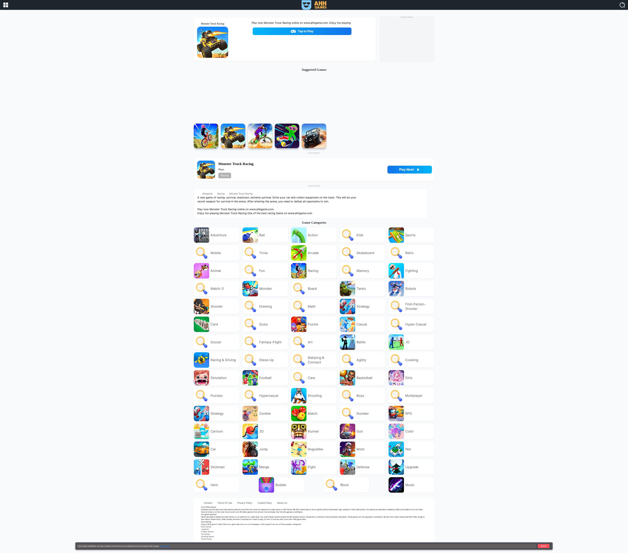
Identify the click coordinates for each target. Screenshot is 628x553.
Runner (313, 431)
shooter (216, 306)
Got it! (543, 546)
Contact (208, 502)
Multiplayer (413, 396)
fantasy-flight (270, 342)
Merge (264, 467)
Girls (408, 378)
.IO (407, 342)
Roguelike (315, 449)
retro (409, 253)
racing (225, 175)
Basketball (364, 378)
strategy (363, 306)
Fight (312, 467)
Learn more (165, 546)
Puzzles (216, 396)
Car (213, 449)
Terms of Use (225, 502)
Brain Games (206, 527)
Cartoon (216, 431)
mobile (215, 253)
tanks (361, 289)
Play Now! (406, 169)
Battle (361, 342)
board (312, 289)
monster (265, 289)
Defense (363, 467)
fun (262, 271)
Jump (263, 449)
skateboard (365, 253)
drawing (265, 306)
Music (409, 485)
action (313, 235)
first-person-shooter (415, 306)
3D (261, 431)
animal (215, 271)
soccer (215, 342)
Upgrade (412, 467)
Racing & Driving (223, 360)
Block (344, 485)
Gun (360, 431)
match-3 (217, 289)
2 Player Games (207, 532)
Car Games (205, 534)
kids (360, 235)
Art (310, 342)
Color (409, 431)
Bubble (280, 485)
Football (265, 378)
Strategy (217, 413)
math (312, 306)
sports (410, 235)
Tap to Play (306, 31)
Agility (361, 360)
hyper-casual (415, 324)
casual (362, 324)
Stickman (217, 467)
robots (410, 289)
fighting (411, 271)
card (214, 324)
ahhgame (207, 193)
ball (262, 235)
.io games (205, 529)
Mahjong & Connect (316, 360)
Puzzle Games (206, 539)
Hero (214, 485)
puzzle (313, 324)
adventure (218, 235)
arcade (313, 253)
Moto (361, 449)
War (408, 449)
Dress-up (266, 360)
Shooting (315, 396)
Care (311, 378)
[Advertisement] (314, 99)
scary (263, 324)
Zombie (265, 413)
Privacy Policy (244, 502)
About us (282, 502)
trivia (263, 253)
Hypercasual (268, 396)
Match (312, 413)
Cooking (411, 360)
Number (363, 413)
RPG (408, 413)
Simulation (218, 378)
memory (363, 271)
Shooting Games (207, 536)
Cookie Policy (265, 502)
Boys (360, 396)
